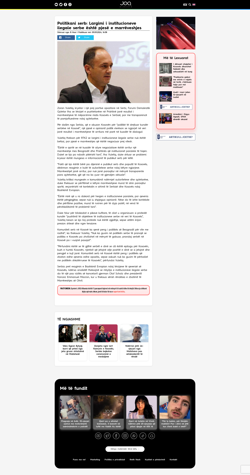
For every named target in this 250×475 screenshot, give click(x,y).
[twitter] (107, 436)
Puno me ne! (79, 460)
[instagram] (125, 436)
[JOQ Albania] (127, 5)
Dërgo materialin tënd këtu (124, 449)
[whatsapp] (133, 436)
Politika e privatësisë (115, 460)
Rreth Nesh (135, 460)
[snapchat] (151, 436)
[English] (193, 4)
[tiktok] (142, 436)
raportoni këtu (119, 292)
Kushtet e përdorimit (155, 460)
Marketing (95, 460)
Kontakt (173, 460)
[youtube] (98, 436)
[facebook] (116, 436)
